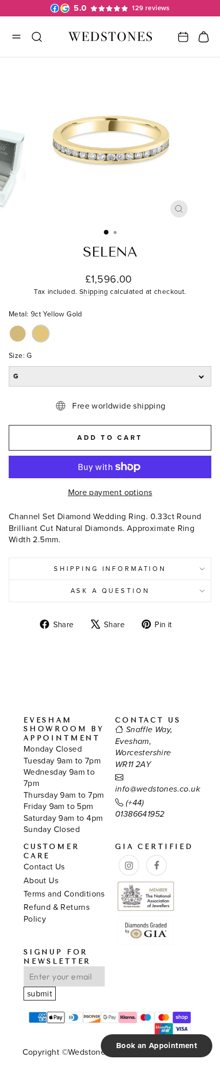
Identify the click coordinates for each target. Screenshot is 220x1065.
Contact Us (44, 866)
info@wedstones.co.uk (157, 789)
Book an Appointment (156, 1045)
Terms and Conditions (64, 893)
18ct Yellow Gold (41, 334)
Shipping (93, 291)
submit (39, 993)
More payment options (110, 492)
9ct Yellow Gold (18, 334)
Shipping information (110, 568)
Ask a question (110, 590)
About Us (41, 880)
